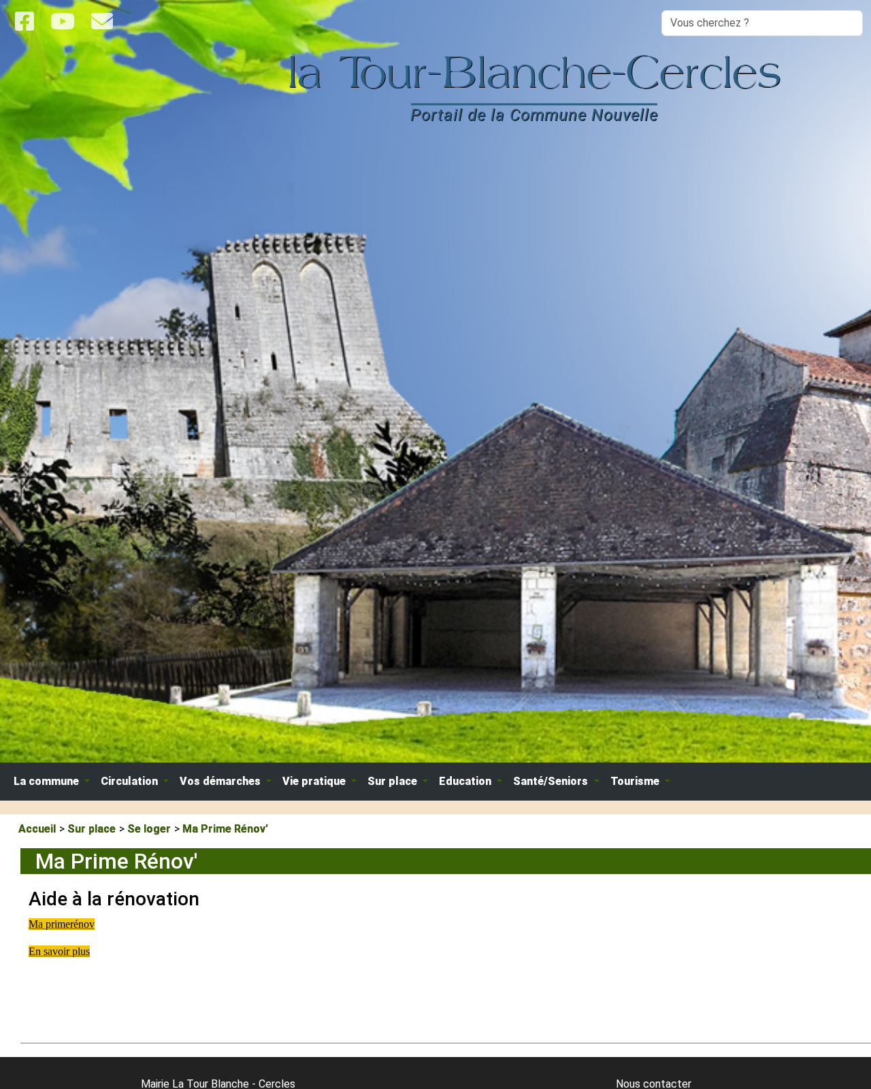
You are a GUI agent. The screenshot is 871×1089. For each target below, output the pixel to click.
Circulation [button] (131, 781)
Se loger (149, 828)
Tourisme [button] (636, 781)
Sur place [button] (393, 781)
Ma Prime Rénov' (225, 828)
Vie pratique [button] (315, 781)
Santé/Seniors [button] (552, 781)
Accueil (37, 828)
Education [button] (466, 781)
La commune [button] (48, 781)
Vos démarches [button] (221, 781)
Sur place (91, 828)
